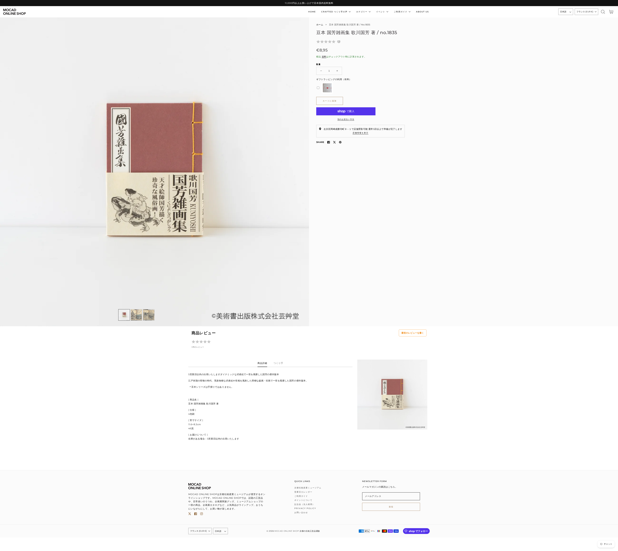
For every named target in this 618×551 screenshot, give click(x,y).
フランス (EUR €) (584, 11)
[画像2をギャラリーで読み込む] (136, 315)
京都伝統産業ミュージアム (307, 487)
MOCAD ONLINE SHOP (286, 531)
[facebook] (195, 514)
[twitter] (189, 514)
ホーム (319, 24)
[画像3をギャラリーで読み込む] (148, 315)
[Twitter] (334, 142)
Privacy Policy (305, 508)
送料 (324, 56)
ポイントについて (303, 500)
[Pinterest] (340, 142)
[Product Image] (154, 171)
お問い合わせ (301, 512)
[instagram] (201, 514)
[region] (309, 3)
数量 (318, 64)
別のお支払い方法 (345, 119)
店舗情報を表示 (360, 133)
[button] (603, 12)
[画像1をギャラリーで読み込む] (124, 315)
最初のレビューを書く (412, 333)
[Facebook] (328, 142)
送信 (391, 506)
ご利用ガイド (301, 496)
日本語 (563, 11)
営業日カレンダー (303, 492)
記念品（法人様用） (304, 504)
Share (320, 142)
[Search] (603, 12)
